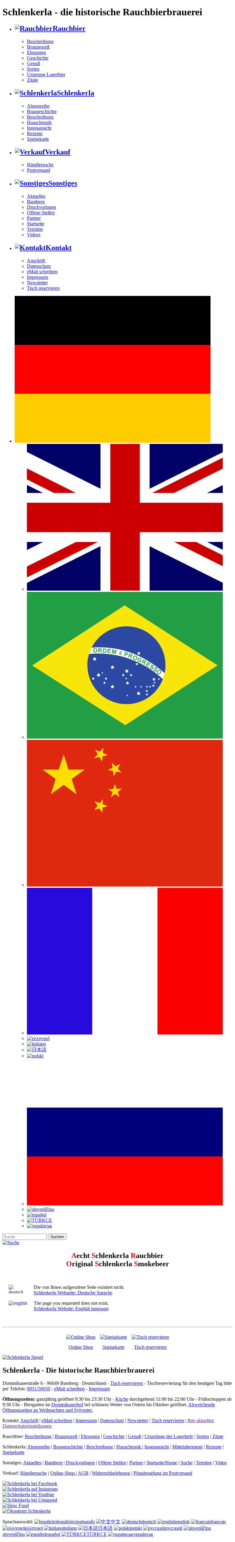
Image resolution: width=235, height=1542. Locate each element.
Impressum (37, 277)
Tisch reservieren (43, 288)
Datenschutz (39, 266)
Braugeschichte (42, 111)
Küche (121, 1399)
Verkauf (57, 152)
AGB (83, 1473)
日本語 (105, 1528)
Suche (186, 1462)
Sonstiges (62, 183)
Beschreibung (40, 41)
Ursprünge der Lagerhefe (168, 1436)
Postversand (38, 170)
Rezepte (35, 133)
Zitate (32, 80)
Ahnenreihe (38, 106)
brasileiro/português (76, 1521)
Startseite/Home (162, 1462)
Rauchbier (69, 28)
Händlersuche (40, 164)
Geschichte (37, 58)
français (218, 1521)
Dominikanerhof (67, 1404)
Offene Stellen (41, 212)
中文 (116, 1521)
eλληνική (34, 1528)
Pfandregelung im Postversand (162, 1473)
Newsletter (37, 282)
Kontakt (59, 248)
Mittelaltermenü (187, 1446)
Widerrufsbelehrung (111, 1473)
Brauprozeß (38, 47)
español (53, 1534)
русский (173, 1528)
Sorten (33, 69)
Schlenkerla (75, 93)
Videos (33, 234)
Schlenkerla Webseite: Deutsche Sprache (73, 1292)
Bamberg (36, 201)
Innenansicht (39, 128)
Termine (35, 229)
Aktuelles (36, 196)
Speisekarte (38, 139)
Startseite (35, 223)
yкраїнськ (143, 1534)
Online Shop (81, 1347)
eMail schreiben (42, 271)
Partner (34, 218)
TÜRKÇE (97, 1534)
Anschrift (36, 260)
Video (221, 1462)
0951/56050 (38, 1388)
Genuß (33, 63)
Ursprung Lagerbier (46, 74)
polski (136, 1528)
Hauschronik (39, 122)
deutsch (148, 1521)
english (183, 1521)
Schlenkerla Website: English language (71, 1308)
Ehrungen (36, 52)
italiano (70, 1528)
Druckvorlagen (41, 207)
